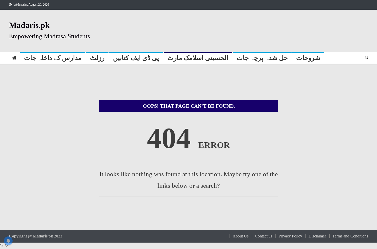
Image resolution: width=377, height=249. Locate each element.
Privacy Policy (290, 236)
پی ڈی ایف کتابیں (136, 57)
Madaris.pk (29, 25)
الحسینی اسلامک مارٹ (197, 57)
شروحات (308, 57)
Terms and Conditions (350, 236)
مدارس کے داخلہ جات (53, 57)
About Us (241, 236)
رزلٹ (97, 57)
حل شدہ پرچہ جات (262, 57)
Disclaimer (317, 236)
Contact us (263, 236)
